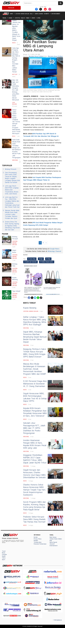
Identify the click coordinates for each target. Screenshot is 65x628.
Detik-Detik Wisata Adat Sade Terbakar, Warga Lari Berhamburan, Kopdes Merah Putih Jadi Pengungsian (17, 149)
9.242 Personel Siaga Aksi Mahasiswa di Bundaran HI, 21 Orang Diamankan (35, 384)
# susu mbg (31, 259)
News (11, 13)
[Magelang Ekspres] (53, 587)
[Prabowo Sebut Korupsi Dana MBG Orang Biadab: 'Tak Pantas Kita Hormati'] (55, 521)
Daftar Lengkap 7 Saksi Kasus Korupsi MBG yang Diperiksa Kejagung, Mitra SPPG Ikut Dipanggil (34, 321)
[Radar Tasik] (53, 571)
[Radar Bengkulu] (12, 610)
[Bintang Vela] (6, 267)
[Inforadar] (53, 582)
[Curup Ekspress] (32, 604)
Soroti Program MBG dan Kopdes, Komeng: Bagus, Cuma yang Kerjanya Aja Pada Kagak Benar (34, 506)
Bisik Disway (53, 537)
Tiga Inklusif (16, 291)
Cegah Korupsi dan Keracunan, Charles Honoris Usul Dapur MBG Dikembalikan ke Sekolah (34, 474)
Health (23, 18)
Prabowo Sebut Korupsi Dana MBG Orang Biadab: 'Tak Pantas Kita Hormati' (34, 519)
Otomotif (46, 13)
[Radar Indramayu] (32, 576)
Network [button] (11, 8)
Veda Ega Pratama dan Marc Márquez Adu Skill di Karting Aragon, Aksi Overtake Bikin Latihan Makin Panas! (16, 60)
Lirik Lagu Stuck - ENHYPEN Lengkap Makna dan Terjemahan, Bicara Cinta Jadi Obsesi (11, 190)
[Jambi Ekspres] (32, 582)
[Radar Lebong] (32, 610)
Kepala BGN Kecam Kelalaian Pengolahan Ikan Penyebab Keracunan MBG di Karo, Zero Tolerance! (35, 412)
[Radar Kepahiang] (12, 604)
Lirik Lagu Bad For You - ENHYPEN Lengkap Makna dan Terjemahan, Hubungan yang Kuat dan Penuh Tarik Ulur (11, 202)
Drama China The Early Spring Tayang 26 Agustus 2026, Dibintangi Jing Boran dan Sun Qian (11, 226)
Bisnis (10, 18)
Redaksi (36, 541)
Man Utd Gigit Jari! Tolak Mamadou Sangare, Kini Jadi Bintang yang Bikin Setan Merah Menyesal (15, 90)
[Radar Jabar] (53, 599)
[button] (43, 28)
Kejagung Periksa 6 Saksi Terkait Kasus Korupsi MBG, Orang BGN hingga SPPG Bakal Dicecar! (34, 353)
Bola (31, 13)
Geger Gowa (14, 251)
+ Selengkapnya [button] (57, 620)
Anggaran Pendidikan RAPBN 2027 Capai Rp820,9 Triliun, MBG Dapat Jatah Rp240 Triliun (34, 459)
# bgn (40, 259)
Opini (38, 18)
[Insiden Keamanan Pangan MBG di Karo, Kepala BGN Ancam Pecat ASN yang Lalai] (55, 444)
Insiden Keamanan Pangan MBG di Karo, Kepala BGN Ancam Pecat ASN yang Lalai (34, 444)
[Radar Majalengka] (32, 593)
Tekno (27, 18)
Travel (4, 18)
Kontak (35, 537)
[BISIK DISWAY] (5, 13)
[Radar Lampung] (12, 587)
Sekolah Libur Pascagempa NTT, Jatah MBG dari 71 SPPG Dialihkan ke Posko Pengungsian (34, 428)
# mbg (48, 259)
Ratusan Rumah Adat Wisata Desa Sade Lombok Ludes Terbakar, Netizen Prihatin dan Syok (11, 214)
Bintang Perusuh (9, 169)
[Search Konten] (60, 3)
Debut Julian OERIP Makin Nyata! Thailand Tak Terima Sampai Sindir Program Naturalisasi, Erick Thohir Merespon (16, 122)
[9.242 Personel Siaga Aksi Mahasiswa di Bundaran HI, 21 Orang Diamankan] (55, 385)
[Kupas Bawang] (6, 281)
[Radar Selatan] (32, 615)
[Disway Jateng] (32, 587)
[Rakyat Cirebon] (53, 576)
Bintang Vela (14, 265)
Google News (54, 249)
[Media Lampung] (12, 576)
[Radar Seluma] (53, 610)
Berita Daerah (39, 13)
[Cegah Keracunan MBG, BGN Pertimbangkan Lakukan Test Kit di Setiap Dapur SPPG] (55, 397)
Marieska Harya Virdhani (36, 56)
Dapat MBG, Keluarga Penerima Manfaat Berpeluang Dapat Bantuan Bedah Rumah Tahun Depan (35, 336)
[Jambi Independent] (12, 582)
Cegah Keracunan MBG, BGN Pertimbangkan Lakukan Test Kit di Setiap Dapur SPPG (35, 397)
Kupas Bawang (15, 278)
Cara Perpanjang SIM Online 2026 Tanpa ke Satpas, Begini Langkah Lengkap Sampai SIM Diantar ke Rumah (11, 177)
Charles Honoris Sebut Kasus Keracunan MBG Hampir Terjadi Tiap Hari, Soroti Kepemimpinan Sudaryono (34, 489)
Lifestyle (17, 18)
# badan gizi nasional (30, 262)
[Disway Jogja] (53, 593)
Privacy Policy (37, 539)
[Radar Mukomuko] (53, 604)
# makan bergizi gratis (46, 262)
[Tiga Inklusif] (6, 294)
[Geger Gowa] (6, 254)
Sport (33, 18)
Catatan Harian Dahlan (22, 13)
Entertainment (55, 13)
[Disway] (12, 571)
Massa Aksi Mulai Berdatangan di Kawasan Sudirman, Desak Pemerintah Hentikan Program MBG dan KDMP (34, 369)
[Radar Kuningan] (12, 593)
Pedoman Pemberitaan (40, 544)
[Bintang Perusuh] (6, 240)
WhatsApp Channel (54, 251)
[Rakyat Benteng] (12, 615)
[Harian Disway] (32, 571)
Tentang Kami (37, 542)
